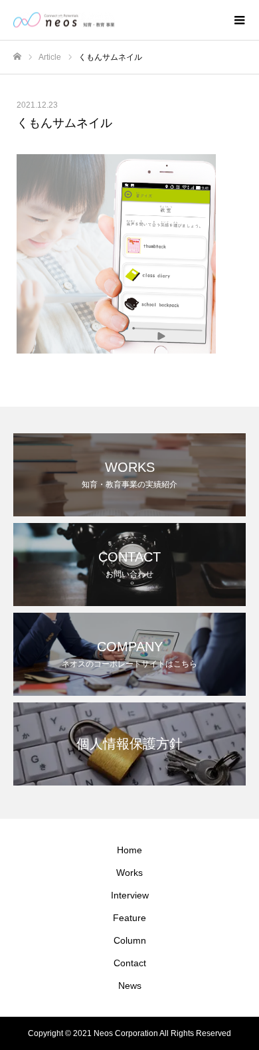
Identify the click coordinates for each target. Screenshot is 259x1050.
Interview (130, 895)
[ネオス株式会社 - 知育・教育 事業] (116, 20)
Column (130, 940)
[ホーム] (17, 56)
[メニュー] (239, 20)
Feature (129, 917)
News (129, 985)
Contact (130, 963)
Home (129, 850)
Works (129, 872)
